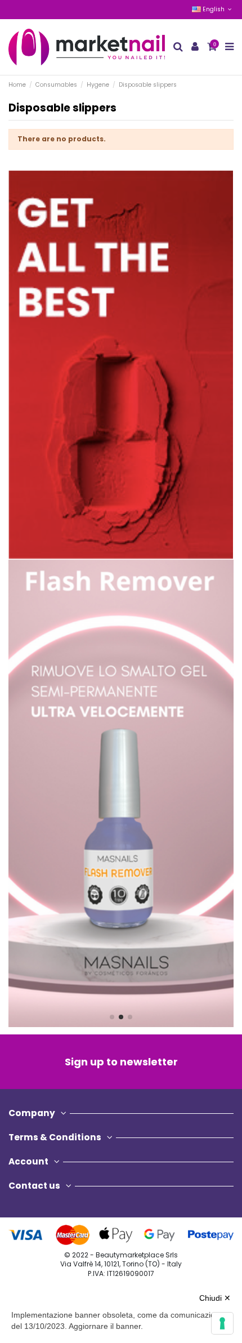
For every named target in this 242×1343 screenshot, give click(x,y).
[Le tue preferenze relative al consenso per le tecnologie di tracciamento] (222, 1323)
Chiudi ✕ (215, 1297)
